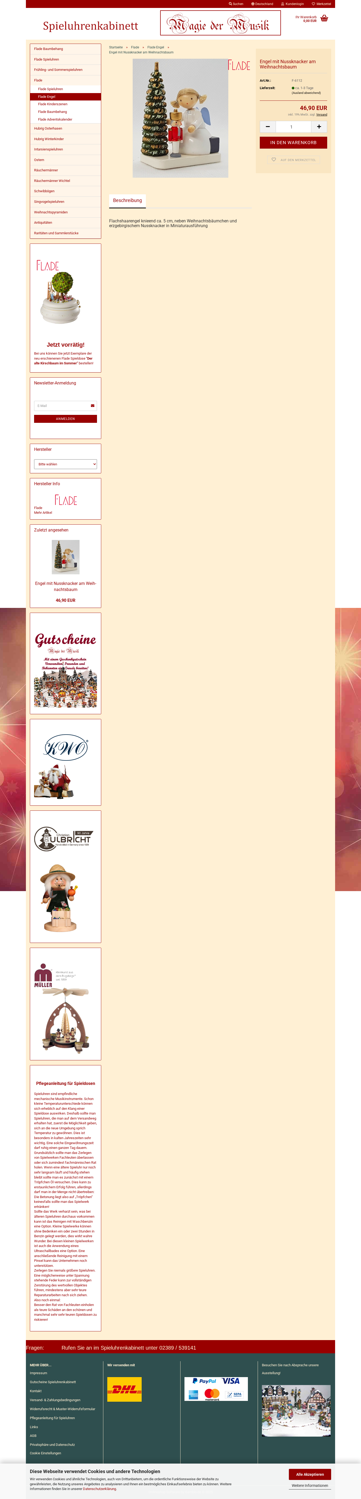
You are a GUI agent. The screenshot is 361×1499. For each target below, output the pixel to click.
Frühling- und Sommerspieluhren (58, 70)
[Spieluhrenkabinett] (90, 22)
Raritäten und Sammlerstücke (56, 233)
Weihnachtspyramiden (51, 212)
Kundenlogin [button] (294, 4)
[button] (262, 4)
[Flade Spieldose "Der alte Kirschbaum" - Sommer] (78, 363)
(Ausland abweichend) (306, 93)
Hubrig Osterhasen (48, 128)
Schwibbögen (44, 191)
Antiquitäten (43, 222)
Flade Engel (46, 97)
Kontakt (35, 1391)
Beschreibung (127, 200)
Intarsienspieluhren (48, 149)
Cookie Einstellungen (45, 1453)
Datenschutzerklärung (99, 1489)
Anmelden (65, 419)
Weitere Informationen (310, 1485)
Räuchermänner (46, 170)
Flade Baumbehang (48, 49)
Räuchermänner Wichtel (52, 181)
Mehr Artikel (43, 513)
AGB (33, 1436)
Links (34, 1427)
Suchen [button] (237, 4)
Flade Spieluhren (46, 59)
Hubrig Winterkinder (49, 139)
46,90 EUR (65, 600)
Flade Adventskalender (55, 119)
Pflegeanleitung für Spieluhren (52, 1418)
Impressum (38, 1373)
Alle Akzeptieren (310, 1474)
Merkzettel (323, 4)
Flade (38, 80)
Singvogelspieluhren (49, 202)
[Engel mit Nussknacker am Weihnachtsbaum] (181, 118)
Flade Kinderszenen (52, 104)
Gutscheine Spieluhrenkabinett (53, 1382)
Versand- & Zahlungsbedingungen (55, 1400)
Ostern (39, 160)
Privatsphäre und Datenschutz (52, 1445)
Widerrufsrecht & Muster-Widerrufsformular (62, 1409)
